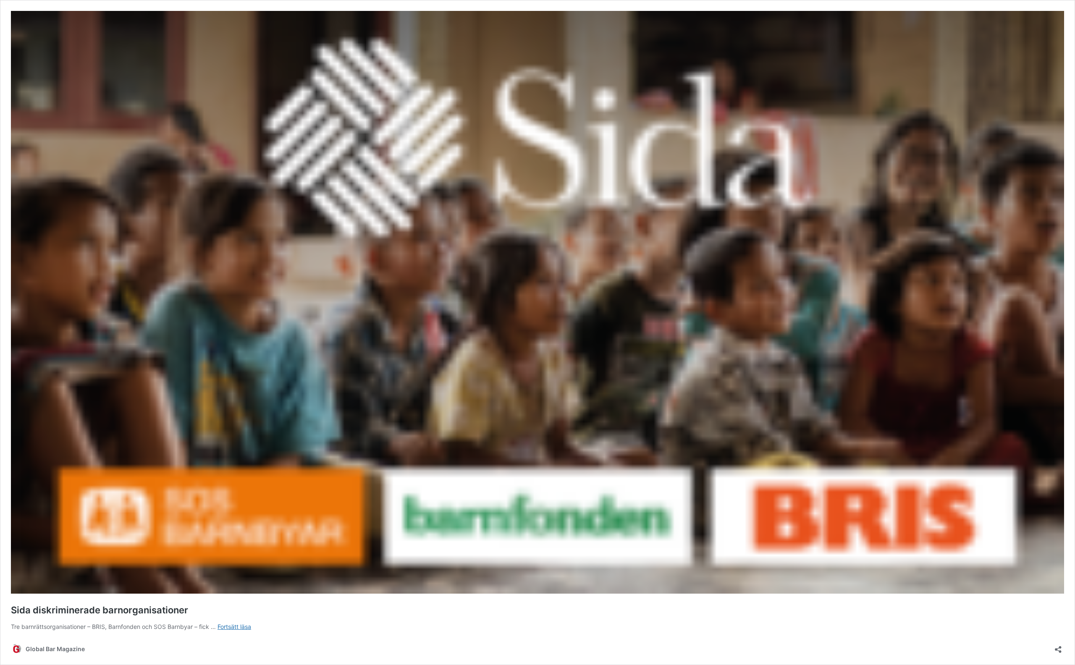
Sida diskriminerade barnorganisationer (99, 610)
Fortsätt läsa (234, 626)
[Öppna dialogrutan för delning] (1058, 646)
